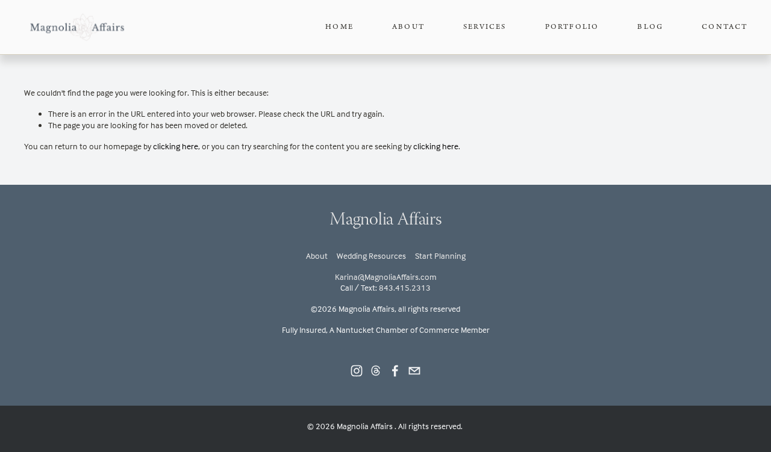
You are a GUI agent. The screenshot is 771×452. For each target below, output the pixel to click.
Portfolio (572, 27)
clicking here (175, 146)
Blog (650, 27)
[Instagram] (357, 371)
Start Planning (440, 255)
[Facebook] (395, 371)
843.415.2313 (405, 287)
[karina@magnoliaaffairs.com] (414, 371)
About (408, 27)
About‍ (317, 255)
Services (485, 27)
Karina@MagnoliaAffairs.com (386, 276)
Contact (725, 27)
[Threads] (376, 371)
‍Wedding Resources (371, 255)
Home (339, 27)
